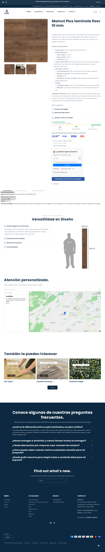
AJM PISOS (10, 543)
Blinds (98, 6)
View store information (60, 145)
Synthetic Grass (78, 6)
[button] (76, 118)
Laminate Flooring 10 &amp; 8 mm (38, 502)
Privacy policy (27, 542)
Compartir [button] (56, 183)
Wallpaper (92, 6)
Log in (6, 506)
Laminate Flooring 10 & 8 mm (52, 6)
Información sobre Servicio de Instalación (68, 179)
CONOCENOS (57, 499)
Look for (6, 502)
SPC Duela (8, 382)
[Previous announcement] (33, 2)
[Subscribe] (65, 481)
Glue (86, 6)
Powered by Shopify (17, 543)
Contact (6, 504)
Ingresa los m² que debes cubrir (62, 154)
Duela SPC (65, 6)
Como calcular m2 (57, 105)
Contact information (62, 542)
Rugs (71, 6)
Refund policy (35, 542)
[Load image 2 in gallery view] (20, 69)
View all (52, 387)
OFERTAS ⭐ (72, 11)
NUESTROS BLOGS (58, 502)
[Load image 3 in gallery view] (31, 69)
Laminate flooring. (38, 6)
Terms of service (44, 542)
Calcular (67, 165)
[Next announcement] (72, 2)
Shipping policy (52, 542)
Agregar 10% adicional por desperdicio (66, 162)
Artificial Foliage (76, 382)
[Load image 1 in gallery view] (10, 69)
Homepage (7, 499)
